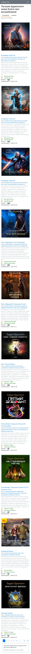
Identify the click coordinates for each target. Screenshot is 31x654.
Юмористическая (14, 495)
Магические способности (8, 60)
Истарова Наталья (9, 572)
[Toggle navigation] (28, 2)
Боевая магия (9, 57)
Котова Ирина (8, 570)
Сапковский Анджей (10, 261)
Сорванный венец (7, 551)
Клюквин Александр (10, 383)
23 (27, 640)
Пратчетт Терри (8, 381)
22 (24, 640)
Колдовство (21, 59)
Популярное (5, 15)
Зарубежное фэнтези (7, 246)
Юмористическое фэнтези (17, 367)
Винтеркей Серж (9, 76)
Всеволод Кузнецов (9, 263)
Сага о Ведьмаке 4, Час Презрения (13, 242)
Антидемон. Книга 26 (8, 180)
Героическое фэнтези (21, 244)
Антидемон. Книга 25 (8, 119)
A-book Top (5, 2)
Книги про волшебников (10, 59)
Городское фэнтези (23, 428)
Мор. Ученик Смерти (8, 364)
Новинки (13, 15)
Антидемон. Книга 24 (8, 55)
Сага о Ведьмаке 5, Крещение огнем (13, 304)
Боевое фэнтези (17, 57)
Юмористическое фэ (7, 431)
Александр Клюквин (10, 447)
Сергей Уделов (8, 78)
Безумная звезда (7, 613)
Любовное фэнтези (14, 554)
